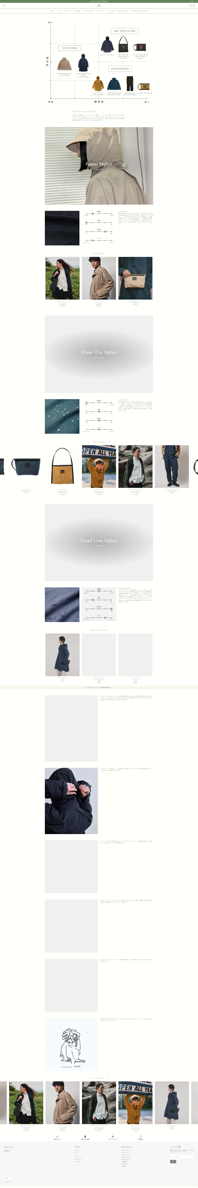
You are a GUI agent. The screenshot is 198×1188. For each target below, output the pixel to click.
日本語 (192, 1)
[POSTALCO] (99, 5)
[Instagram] (9, 1150)
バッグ (59, 11)
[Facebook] (6, 1150)
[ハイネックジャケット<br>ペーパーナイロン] (99, 278)
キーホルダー (77, 11)
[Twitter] (4, 1150)
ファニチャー (101, 11)
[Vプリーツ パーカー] (62, 654)
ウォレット (67, 11)
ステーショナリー (89, 11)
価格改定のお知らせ (9, 1147)
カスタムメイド (125, 1152)
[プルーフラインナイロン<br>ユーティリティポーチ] (99, 654)
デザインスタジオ (126, 1154)
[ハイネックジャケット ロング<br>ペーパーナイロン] (62, 278)
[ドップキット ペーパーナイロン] (135, 278)
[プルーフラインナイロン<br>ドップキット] (135, 654)
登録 (173, 1161)
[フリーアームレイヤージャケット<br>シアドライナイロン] (135, 466)
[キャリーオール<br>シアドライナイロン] (63, 466)
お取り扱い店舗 (125, 1159)
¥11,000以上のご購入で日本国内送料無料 (99, 1)
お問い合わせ (125, 1163)
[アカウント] (190, 6)
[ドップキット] (26, 466)
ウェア (52, 11)
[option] (99, 62)
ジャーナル (111, 11)
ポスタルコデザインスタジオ (139, 11)
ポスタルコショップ (126, 1157)
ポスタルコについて (122, 11)
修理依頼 (124, 1166)
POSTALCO (9, 1182)
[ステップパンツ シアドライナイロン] (172, 466)
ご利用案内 (124, 1161)
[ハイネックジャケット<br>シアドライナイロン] (99, 466)
